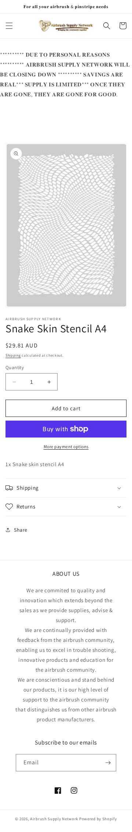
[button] (9, 26)
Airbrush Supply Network (54, 818)
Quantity (15, 367)
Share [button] (20, 529)
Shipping (13, 355)
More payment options (66, 446)
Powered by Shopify (98, 818)
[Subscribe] (108, 762)
